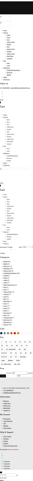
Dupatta (9, 51)
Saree (8, 35)
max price (30, 373)
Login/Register (7, 421)
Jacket (5, 280)
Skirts (5, 315)
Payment (6, 439)
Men (4, 61)
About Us (6, 401)
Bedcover (9, 72)
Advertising (6, 408)
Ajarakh (9, 44)
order (20, 247)
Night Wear (10, 56)
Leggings (9, 58)
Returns (5, 441)
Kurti (8, 40)
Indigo (5, 278)
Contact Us (6, 410)
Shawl (5, 77)
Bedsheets (6, 68)
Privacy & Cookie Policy (10, 446)
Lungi (8, 65)
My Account (6, 419)
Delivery (5, 443)
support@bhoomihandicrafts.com (13, 5)
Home (5, 30)
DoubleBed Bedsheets (13, 70)
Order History (7, 428)
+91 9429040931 (8, 2)
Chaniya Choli (11, 49)
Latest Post (6, 403)
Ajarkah (9, 75)
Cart (4, 423)
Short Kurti (6, 313)
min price (8, 373)
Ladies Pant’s (11, 42)
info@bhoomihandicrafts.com (12, 393)
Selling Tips (6, 406)
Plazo (5, 303)
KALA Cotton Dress (9, 285)
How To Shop (7, 436)
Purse (8, 37)
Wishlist (5, 426)
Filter (3, 376)
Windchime (6, 322)
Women (5, 33)
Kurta (8, 63)
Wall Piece (6, 79)
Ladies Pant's (7, 292)
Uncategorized (7, 317)
